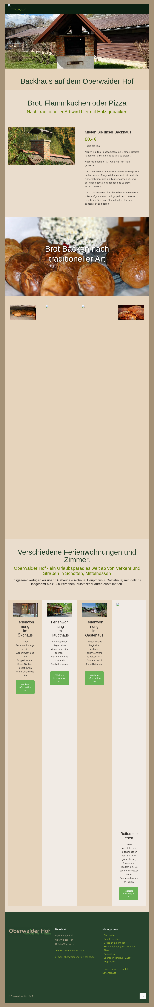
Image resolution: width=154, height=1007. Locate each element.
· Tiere (105, 950)
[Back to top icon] (143, 996)
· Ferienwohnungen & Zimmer (118, 946)
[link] (25, 610)
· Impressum (109, 969)
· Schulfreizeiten (111, 939)
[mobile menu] (141, 9)
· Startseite (108, 935)
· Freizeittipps (109, 954)
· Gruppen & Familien (113, 942)
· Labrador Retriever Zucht (116, 957)
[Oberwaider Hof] (17, 9)
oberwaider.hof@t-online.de (79, 956)
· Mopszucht (109, 961)
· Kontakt (124, 969)
